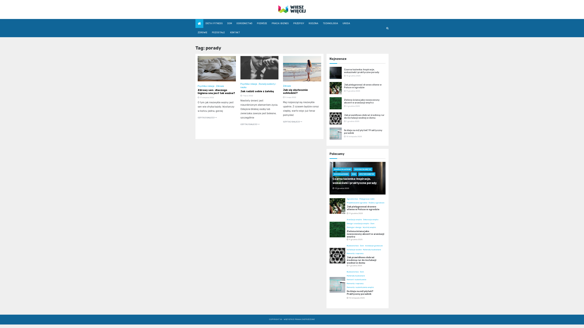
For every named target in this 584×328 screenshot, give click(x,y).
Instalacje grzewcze (374, 246)
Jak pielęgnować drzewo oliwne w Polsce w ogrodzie (363, 86)
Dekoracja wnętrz (363, 169)
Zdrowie (202, 32)
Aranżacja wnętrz (354, 220)
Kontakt (235, 32)
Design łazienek (341, 174)
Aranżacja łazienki (342, 169)
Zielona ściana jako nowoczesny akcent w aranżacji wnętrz (362, 101)
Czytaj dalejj (206, 117)
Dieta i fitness (214, 23)
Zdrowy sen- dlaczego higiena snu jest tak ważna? (216, 92)
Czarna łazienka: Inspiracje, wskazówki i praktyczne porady (361, 71)
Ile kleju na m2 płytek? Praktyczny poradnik (360, 292)
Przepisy (298, 23)
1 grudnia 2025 (355, 266)
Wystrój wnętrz (366, 174)
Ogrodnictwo (244, 23)
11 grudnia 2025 (356, 213)
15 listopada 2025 (357, 298)
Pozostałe (218, 32)
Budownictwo (353, 246)
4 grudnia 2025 (356, 239)
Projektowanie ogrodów (357, 203)
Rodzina (313, 23)
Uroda (346, 23)
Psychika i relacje (206, 86)
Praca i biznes (280, 23)
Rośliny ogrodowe (376, 203)
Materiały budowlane (372, 250)
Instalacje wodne (354, 250)
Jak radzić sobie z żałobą (257, 91)
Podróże (262, 23)
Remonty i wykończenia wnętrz (360, 287)
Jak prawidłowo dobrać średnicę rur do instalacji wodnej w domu (364, 116)
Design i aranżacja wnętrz (358, 223)
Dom (229, 23)
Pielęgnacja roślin (367, 199)
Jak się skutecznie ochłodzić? (295, 91)
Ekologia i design (354, 227)
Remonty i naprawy (355, 253)
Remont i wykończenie (356, 279)
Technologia (330, 23)
